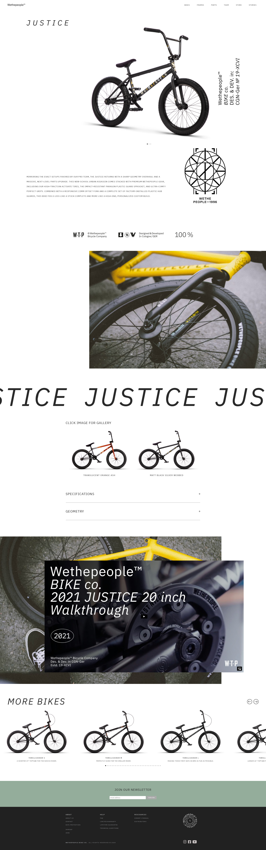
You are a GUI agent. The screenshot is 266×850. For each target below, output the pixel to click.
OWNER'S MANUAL (141, 818)
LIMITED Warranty (108, 821)
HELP (102, 815)
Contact (69, 821)
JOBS (68, 833)
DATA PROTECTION (73, 825)
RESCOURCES (140, 815)
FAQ (101, 818)
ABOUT (69, 815)
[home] (16, 5)
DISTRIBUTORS (140, 821)
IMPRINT (69, 829)
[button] (187, 5)
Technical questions (109, 828)
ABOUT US (70, 818)
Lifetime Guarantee (109, 825)
